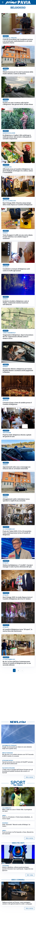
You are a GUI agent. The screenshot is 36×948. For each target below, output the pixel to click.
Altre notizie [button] (29, 777)
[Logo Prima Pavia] (18, 2)
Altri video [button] (30, 875)
